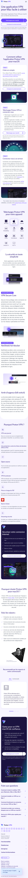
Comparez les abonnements (14, 24)
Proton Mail (11, 598)
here (6, 872)
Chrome (22, 230)
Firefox (6, 238)
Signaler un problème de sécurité (9, 866)
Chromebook (14, 238)
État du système (5, 861)
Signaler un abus (5, 863)
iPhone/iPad (6, 230)
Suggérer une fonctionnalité (8, 868)
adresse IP (19, 177)
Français (5, 857)
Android (22, 223)
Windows (6, 223)
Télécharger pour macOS (12, 133)
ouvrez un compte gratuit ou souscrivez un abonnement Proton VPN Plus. (14, 74)
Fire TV (14, 245)
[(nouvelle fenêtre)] (2, 828)
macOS (14, 223)
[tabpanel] (14, 695)
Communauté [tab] (15, 679)
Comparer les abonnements (14, 89)
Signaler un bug (5, 864)
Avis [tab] (10, 679)
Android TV (6, 245)
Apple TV (22, 238)
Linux (14, 230)
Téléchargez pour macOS (12, 20)
